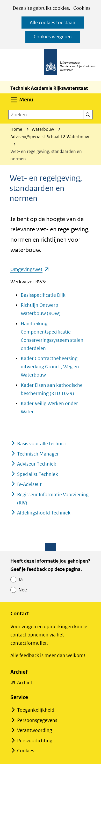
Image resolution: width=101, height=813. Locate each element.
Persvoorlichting (34, 741)
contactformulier (28, 643)
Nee (22, 590)
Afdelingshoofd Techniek (43, 513)
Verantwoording (34, 730)
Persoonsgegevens (37, 720)
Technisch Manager (38, 454)
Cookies (81, 8)
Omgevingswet (29, 269)
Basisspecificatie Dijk (43, 295)
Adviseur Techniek (36, 464)
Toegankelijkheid (35, 710)
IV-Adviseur (29, 484)
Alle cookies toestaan (52, 22)
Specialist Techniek (37, 474)
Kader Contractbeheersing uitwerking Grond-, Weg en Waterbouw (50, 366)
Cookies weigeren (53, 37)
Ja (20, 579)
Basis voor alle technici (41, 444)
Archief (24, 683)
